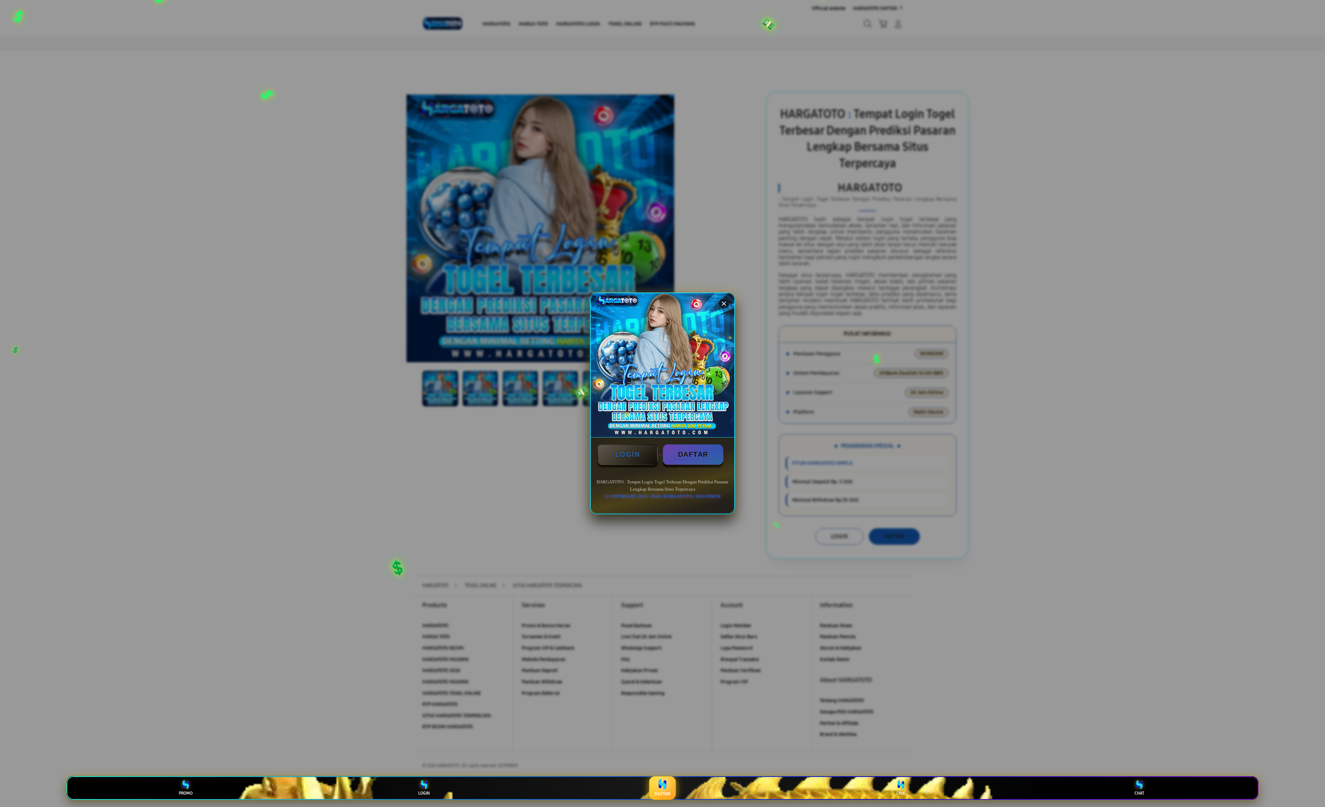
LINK (900, 793)
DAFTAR (693, 454)
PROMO (186, 793)
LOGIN (627, 454)
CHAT (1139, 793)
